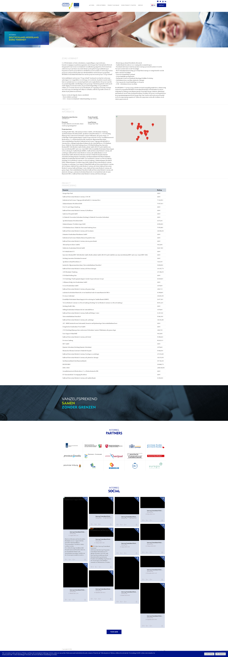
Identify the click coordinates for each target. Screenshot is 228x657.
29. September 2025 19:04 (151, 619)
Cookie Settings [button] (209, 654)
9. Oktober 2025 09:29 (125, 595)
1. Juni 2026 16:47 (133, 518)
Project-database (113, 5)
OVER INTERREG (101, 5)
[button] (138, 137)
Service (140, 5)
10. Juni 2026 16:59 (107, 518)
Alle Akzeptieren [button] (220, 654)
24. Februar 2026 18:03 (151, 546)
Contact (161, 5)
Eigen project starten (128, 5)
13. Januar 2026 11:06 (124, 547)
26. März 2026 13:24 (150, 514)
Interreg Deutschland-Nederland (78, 532)
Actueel (91, 5)
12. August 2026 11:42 (73, 535)
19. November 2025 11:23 (151, 573)
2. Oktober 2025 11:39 (73, 593)
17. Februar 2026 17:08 (99, 542)
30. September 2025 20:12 (99, 592)
